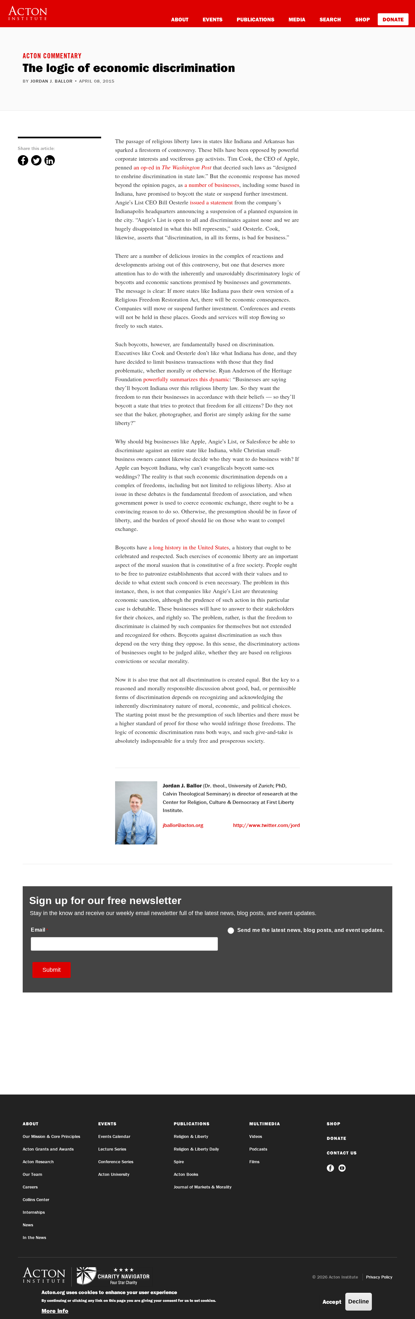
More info (55, 1310)
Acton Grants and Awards (48, 1149)
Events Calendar (114, 1136)
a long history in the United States (189, 547)
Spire (179, 1161)
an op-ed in (172, 167)
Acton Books (186, 1174)
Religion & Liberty (191, 1136)
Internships (34, 1212)
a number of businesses (211, 185)
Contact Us (342, 1153)
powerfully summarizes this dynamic (186, 379)
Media (297, 19)
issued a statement (211, 202)
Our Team (32, 1174)
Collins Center (36, 1199)
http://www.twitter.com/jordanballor (276, 825)
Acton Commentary (52, 56)
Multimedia (264, 1124)
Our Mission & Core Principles (51, 1136)
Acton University (113, 1174)
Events (212, 19)
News (28, 1225)
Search (330, 19)
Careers (30, 1187)
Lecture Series (112, 1149)
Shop (362, 19)
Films (254, 1161)
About (179, 19)
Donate (393, 19)
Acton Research (38, 1161)
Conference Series (115, 1161)
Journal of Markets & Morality (202, 1187)
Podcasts (258, 1149)
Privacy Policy (379, 1277)
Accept (332, 1301)
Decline (358, 1301)
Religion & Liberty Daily (196, 1149)
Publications (255, 19)
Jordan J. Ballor (51, 81)
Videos (255, 1136)
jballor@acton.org (183, 825)
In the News (34, 1237)
